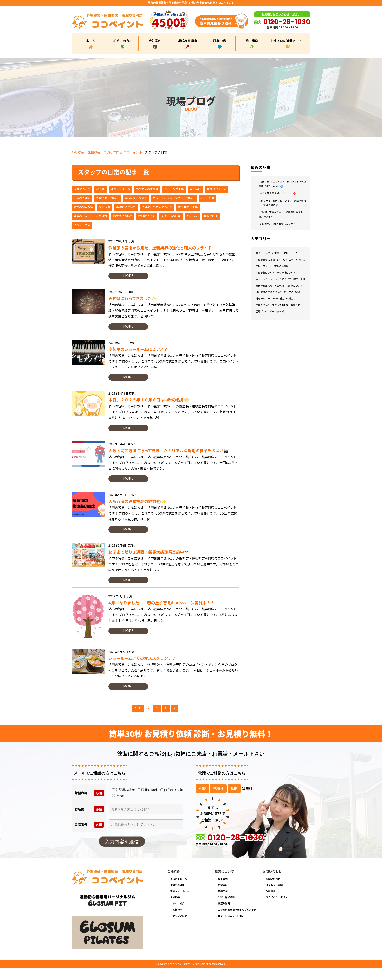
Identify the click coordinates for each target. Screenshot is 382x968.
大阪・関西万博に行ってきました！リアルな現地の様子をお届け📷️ (168, 450)
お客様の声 (176, 909)
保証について (82, 189)
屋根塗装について (136, 198)
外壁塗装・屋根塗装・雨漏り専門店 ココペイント (107, 152)
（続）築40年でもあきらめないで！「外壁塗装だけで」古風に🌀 (282, 184)
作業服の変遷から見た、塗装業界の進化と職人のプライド (160, 248)
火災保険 (104, 207)
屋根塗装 (223, 891)
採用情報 (270, 891)
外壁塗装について (107, 198)
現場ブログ (211, 216)
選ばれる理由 (187, 40)
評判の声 (219, 40)
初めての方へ (122, 40)
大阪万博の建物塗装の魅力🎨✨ (137, 501)
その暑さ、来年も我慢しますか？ (277, 223)
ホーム (90, 40)
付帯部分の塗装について (157, 207)
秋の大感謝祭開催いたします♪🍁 (278, 193)
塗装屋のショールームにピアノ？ (138, 349)
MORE (128, 276)
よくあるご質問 (274, 884)
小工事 (100, 189)
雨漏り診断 (224, 903)
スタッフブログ (178, 915)
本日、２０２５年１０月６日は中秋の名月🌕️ (148, 400)
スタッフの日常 (171, 216)
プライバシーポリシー (278, 897)
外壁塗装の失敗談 (147, 189)
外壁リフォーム (120, 189)
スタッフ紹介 (177, 903)
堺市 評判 (207, 198)
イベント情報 (82, 225)
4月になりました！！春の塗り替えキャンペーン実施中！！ (161, 603)
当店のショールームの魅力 (90, 216)
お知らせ (192, 216)
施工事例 (252, 40)
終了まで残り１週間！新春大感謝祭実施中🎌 (148, 552)
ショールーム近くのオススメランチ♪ (142, 658)
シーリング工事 (174, 189)
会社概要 (175, 897)
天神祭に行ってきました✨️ (132, 298)
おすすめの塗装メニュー (287, 40)
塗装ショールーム (179, 891)
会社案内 (155, 40)
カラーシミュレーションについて (174, 198)
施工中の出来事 (188, 207)
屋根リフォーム (216, 189)
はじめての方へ (178, 878)
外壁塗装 (223, 884)
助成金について (123, 216)
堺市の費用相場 (83, 207)
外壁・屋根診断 (226, 897)
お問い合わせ (273, 878)
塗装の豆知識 (82, 198)
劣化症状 (195, 189)
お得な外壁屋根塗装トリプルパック (237, 909)
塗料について (146, 216)
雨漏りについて (126, 207)
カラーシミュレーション (231, 915)
